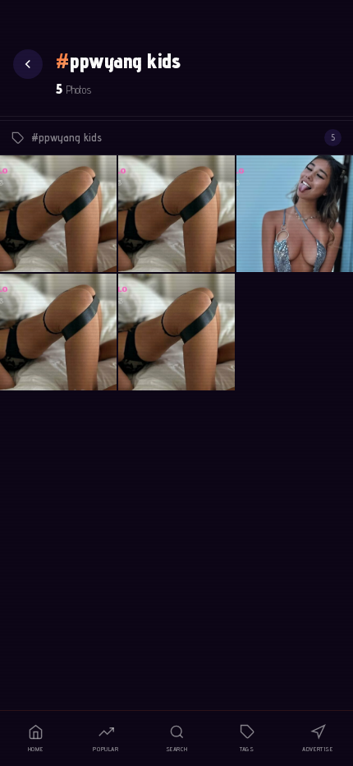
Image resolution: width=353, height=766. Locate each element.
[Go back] (28, 64)
